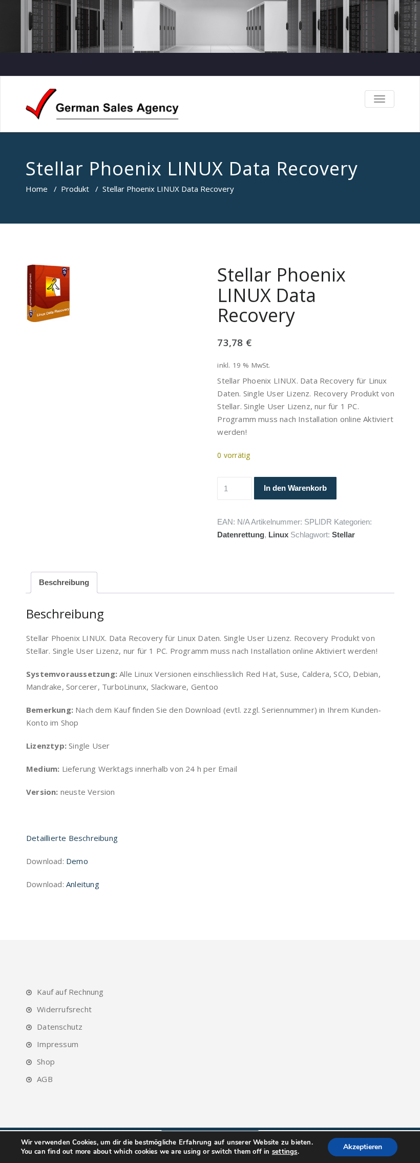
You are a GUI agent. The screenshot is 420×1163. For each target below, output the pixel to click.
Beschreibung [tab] (64, 582)
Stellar (343, 534)
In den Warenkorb (295, 488)
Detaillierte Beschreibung (72, 838)
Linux (278, 534)
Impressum (57, 1044)
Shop (46, 1061)
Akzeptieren (362, 1147)
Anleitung (82, 884)
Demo (77, 861)
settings (285, 1151)
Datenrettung (240, 534)
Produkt (75, 189)
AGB (45, 1079)
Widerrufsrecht (64, 1009)
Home (37, 189)
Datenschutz (59, 1026)
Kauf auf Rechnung (70, 992)
